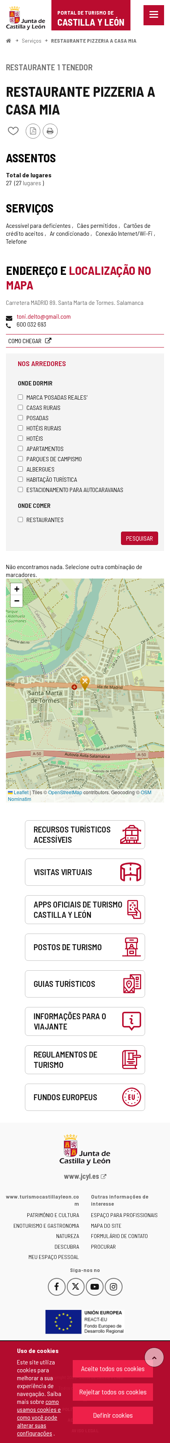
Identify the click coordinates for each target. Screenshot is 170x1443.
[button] (17, 589)
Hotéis (34, 438)
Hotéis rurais (43, 428)
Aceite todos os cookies (113, 1368)
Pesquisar (139, 538)
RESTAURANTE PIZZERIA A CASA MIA (93, 40)
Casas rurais (43, 407)
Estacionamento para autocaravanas (74, 489)
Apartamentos (45, 448)
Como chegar (25, 340)
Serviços (32, 40)
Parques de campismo (54, 458)
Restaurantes (45, 519)
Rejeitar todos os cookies (113, 1391)
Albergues (40, 469)
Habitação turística (51, 479)
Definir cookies (113, 1415)
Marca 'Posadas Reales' (56, 397)
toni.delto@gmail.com (44, 316)
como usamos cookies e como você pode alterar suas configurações (39, 1417)
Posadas (37, 417)
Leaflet (20, 792)
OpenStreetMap (65, 792)
